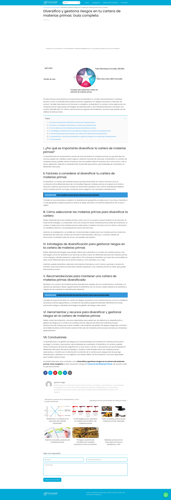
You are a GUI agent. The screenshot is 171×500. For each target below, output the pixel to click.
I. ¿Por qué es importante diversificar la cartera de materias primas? (72, 122)
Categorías (96, 3)
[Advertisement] (85, 34)
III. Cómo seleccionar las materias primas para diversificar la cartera (72, 128)
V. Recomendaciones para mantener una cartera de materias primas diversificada (78, 134)
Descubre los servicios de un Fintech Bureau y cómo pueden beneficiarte (62, 400)
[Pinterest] (55, 373)
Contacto (124, 3)
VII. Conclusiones (55, 139)
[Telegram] (65, 373)
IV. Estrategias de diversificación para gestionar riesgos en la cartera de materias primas (80, 131)
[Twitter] (50, 373)
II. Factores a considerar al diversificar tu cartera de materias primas (72, 125)
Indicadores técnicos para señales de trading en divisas (107, 400)
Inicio (87, 3)
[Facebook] (45, 373)
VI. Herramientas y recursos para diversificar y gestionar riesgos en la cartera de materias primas (82, 136)
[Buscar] (78, 2)
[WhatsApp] (60, 373)
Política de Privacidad (110, 3)
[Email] (70, 373)
